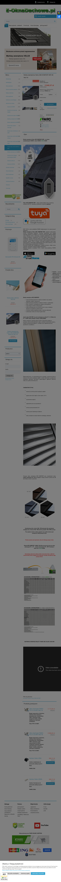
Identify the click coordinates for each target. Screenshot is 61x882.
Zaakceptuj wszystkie (38, 873)
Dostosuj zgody (25, 873)
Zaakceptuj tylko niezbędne (11, 873)
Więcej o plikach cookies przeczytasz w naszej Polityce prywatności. (16, 870)
